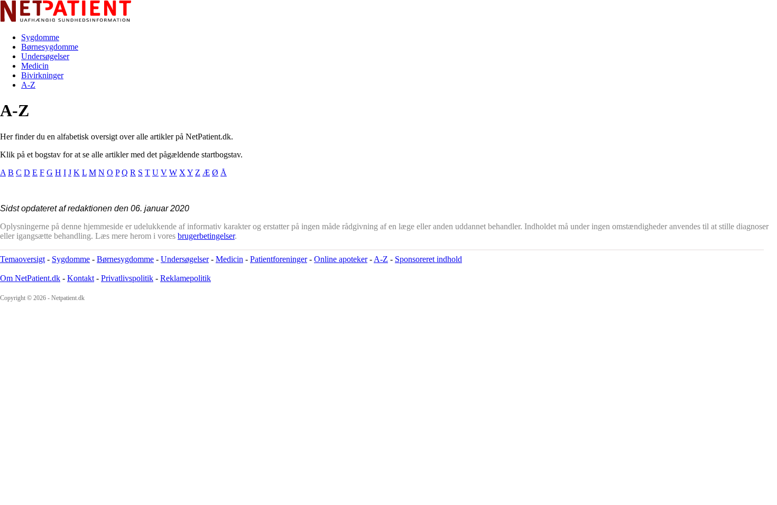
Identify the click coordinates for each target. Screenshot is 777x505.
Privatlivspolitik (127, 278)
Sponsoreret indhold (428, 259)
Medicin (35, 65)
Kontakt (80, 278)
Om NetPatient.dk (30, 278)
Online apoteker (340, 259)
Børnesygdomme (49, 46)
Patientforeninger (278, 259)
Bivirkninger (42, 75)
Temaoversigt (22, 259)
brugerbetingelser (206, 235)
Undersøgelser (45, 56)
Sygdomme (40, 37)
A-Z (28, 84)
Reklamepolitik (185, 278)
